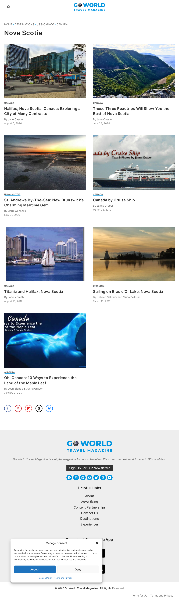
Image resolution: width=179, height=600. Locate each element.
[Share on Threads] (38, 408)
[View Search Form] (8, 7)
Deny (78, 569)
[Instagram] (76, 477)
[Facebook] (69, 477)
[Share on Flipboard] (28, 408)
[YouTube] (89, 477)
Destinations (24, 24)
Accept (35, 569)
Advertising (89, 501)
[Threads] (103, 477)
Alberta (9, 372)
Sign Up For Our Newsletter (89, 468)
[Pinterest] (82, 477)
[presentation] (45, 71)
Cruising (99, 286)
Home (8, 24)
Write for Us (140, 595)
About (89, 496)
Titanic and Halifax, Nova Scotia (33, 291)
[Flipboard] (109, 477)
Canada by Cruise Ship (114, 200)
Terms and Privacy (63, 578)
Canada (62, 24)
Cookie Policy (45, 578)
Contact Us (89, 513)
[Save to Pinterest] (18, 408)
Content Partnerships (90, 507)
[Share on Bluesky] (49, 408)
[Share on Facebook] (7, 408)
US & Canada (45, 24)
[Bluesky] (96, 477)
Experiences (90, 524)
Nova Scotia (12, 194)
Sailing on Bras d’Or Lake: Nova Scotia (128, 291)
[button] (97, 543)
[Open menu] (170, 7)
